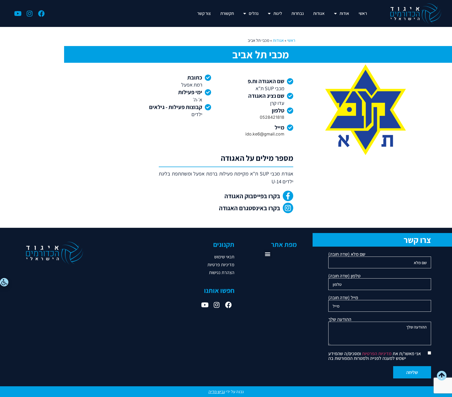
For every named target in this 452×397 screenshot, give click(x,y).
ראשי (363, 13)
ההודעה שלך (339, 319)
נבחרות (297, 13)
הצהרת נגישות (221, 272)
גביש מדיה (216, 391)
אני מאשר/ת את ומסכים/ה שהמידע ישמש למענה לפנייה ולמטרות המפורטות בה (374, 356)
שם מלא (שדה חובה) (346, 254)
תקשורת (227, 13)
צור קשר (204, 13)
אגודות (319, 13)
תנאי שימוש (224, 257)
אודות (344, 13)
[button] (267, 254)
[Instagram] (30, 13)
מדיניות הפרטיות (377, 353)
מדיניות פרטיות (220, 265)
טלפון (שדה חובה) (344, 276)
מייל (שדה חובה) (343, 297)
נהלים (253, 13)
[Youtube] (18, 13)
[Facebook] (41, 13)
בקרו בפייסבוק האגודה (252, 196)
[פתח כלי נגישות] (4, 282)
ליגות (277, 13)
